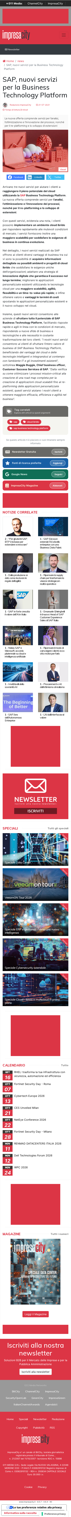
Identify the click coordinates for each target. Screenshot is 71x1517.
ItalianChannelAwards (27, 1404)
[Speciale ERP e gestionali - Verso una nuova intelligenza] (35, 919)
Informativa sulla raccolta (20, 1513)
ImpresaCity (55, 3)
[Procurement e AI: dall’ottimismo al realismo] (53, 671)
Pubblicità (38, 1427)
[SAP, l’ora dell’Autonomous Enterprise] (18, 702)
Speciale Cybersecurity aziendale (25, 968)
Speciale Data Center (18, 862)
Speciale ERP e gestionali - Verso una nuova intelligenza (32, 930)
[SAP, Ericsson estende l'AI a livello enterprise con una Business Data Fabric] (53, 526)
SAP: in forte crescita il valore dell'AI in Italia (17, 613)
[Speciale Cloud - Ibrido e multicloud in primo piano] (35, 989)
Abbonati (57, 485)
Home (10, 61)
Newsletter (13, 49)
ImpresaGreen (57, 1398)
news (21, 61)
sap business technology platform (31, 428)
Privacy (42, 1487)
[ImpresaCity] (16, 34)
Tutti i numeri (59, 1234)
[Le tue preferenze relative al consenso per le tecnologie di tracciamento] (53, 1514)
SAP (22, 195)
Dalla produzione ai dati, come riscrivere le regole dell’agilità (16, 578)
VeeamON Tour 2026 (18, 897)
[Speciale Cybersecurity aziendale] (35, 954)
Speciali (23, 1419)
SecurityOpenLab (16, 1398)
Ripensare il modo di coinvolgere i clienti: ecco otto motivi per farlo (52, 650)
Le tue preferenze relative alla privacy (37, 1507)
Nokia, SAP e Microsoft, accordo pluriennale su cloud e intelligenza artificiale (15, 652)
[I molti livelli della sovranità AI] (18, 671)
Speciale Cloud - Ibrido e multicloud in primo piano (32, 1001)
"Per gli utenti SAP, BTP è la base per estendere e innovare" (16, 541)
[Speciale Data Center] (35, 849)
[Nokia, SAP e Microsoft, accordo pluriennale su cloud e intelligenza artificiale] (18, 635)
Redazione (58, 1419)
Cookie (28, 1487)
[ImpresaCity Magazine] (35, 1271)
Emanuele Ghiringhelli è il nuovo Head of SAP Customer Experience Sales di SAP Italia (52, 616)
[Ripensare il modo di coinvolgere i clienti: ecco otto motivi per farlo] (53, 635)
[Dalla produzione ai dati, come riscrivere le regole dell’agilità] (18, 562)
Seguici (58, 474)
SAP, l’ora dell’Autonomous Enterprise (13, 717)
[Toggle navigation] (63, 35)
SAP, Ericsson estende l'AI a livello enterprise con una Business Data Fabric (51, 543)
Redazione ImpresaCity (20, 105)
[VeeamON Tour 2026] (35, 884)
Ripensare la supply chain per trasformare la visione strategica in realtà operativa (52, 579)
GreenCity (37, 1398)
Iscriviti (58, 452)
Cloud (63, 169)
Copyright (22, 1427)
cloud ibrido (33, 421)
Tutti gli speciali (58, 828)
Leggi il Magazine (36, 1314)
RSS (52, 1427)
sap (15, 421)
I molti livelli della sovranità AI (14, 685)
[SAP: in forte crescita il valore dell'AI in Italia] (18, 599)
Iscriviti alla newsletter (36, 1371)
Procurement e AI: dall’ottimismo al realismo (52, 685)
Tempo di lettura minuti (16, 110)
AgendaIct (51, 1404)
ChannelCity (35, 3)
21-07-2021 (44, 105)
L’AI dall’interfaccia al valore (52, 716)
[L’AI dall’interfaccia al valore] (53, 702)
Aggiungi (57, 463)
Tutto (64, 1065)
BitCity (16, 1391)
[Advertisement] (37, 1329)
